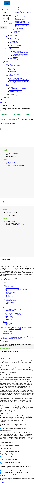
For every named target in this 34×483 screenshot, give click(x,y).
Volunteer (8, 324)
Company (5, 12)
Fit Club (8, 303)
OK (1, 348)
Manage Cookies (6, 348)
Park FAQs (9, 319)
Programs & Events (20, 16)
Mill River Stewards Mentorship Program (16, 289)
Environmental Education (12, 288)
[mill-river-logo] (23, 12)
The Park (8, 48)
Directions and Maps (11, 310)
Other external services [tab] (5, 430)
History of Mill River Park (12, 317)
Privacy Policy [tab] (3, 475)
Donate (7, 3)
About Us (8, 64)
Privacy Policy (18, 329)
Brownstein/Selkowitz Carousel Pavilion (16, 312)
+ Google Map (20, 165)
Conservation (9, 75)
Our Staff (8, 293)
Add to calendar (9, 202)
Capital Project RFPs (11, 292)
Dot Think (11, 329)
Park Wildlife (9, 316)
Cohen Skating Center (11, 162)
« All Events (3, 102)
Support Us (9, 85)
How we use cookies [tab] (5, 358)
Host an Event (9, 37)
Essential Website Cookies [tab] (6, 375)
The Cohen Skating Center (13, 313)
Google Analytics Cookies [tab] (6, 413)
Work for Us (9, 296)
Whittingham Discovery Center (14, 309)
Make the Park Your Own (12, 323)
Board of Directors (11, 290)
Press (7, 295)
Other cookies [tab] (3, 463)
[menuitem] (18, 38)
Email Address (7, 21)
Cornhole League (10, 302)
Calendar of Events (11, 300)
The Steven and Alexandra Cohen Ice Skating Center (17, 262)
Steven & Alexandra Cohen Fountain (15, 315)
